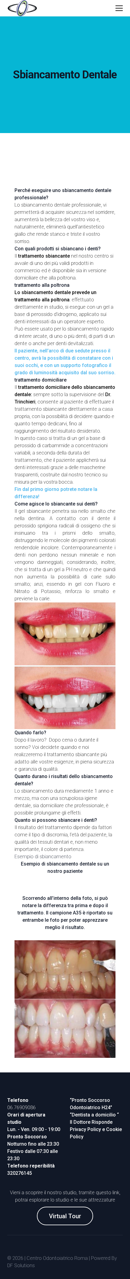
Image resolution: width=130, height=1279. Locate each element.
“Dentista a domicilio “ (94, 1115)
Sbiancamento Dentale (65, 74)
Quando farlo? (30, 733)
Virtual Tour (65, 1216)
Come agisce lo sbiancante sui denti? (56, 504)
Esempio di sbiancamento (43, 856)
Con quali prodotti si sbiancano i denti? (58, 249)
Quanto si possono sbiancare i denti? (56, 820)
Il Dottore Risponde (91, 1122)
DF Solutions (21, 1265)
